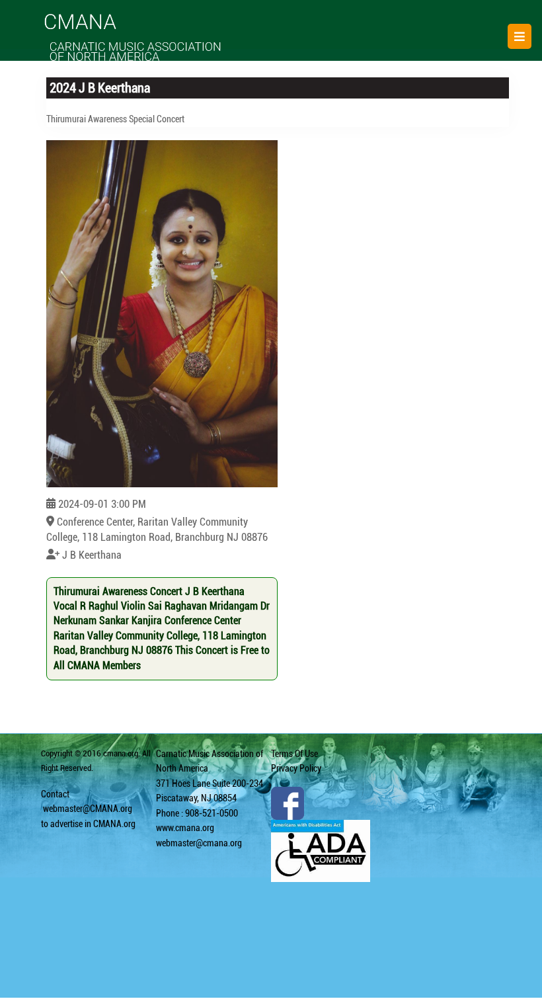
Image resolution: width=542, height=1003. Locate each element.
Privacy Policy (296, 768)
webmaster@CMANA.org (87, 808)
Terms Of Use (294, 753)
